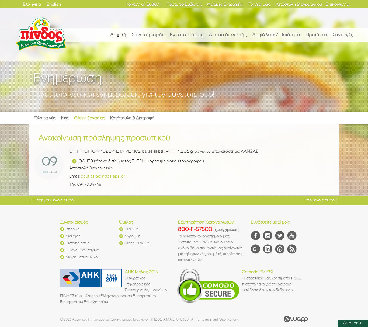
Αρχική (118, 35)
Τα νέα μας (259, 4)
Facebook (255, 235)
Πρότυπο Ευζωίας (184, 4)
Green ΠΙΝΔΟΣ (137, 243)
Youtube (292, 235)
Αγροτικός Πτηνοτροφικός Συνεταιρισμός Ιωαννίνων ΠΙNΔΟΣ (41, 34)
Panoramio (279, 249)
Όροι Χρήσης (229, 319)
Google (255, 249)
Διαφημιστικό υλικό (81, 257)
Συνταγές (342, 35)
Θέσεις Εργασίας (89, 118)
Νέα (65, 118)
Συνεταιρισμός (148, 35)
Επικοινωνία (337, 4)
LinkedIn (267, 249)
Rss (292, 249)
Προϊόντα (316, 35)
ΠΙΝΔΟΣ (131, 229)
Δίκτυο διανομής (228, 35)
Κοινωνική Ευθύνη (143, 4)
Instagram (267, 235)
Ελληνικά (32, 4)
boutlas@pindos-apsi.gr (103, 176)
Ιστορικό (72, 229)
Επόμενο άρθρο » (321, 200)
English (54, 4)
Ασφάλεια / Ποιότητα (276, 35)
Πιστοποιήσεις (77, 243)
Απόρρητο (353, 323)
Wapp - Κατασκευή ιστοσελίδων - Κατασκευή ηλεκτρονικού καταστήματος (296, 319)
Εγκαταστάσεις (186, 35)
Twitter (279, 235)
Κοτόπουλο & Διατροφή (132, 118)
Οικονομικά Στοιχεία (82, 250)
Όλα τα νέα (45, 118)
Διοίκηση (73, 236)
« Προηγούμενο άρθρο (52, 200)
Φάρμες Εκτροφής (225, 4)
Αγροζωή (132, 236)
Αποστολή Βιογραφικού (299, 4)
